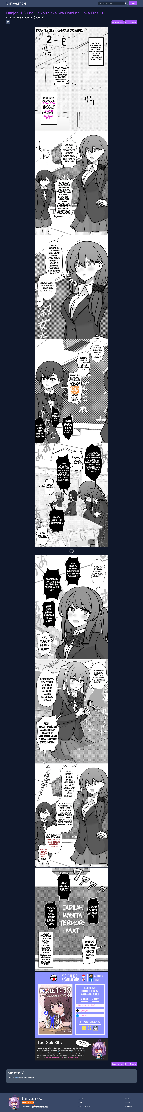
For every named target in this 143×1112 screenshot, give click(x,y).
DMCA (128, 1099)
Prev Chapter (117, 22)
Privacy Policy (84, 1106)
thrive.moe (16, 3)
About (81, 1099)
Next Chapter (130, 22)
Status (127, 1103)
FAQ (80, 1103)
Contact (128, 1106)
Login (133, 3)
